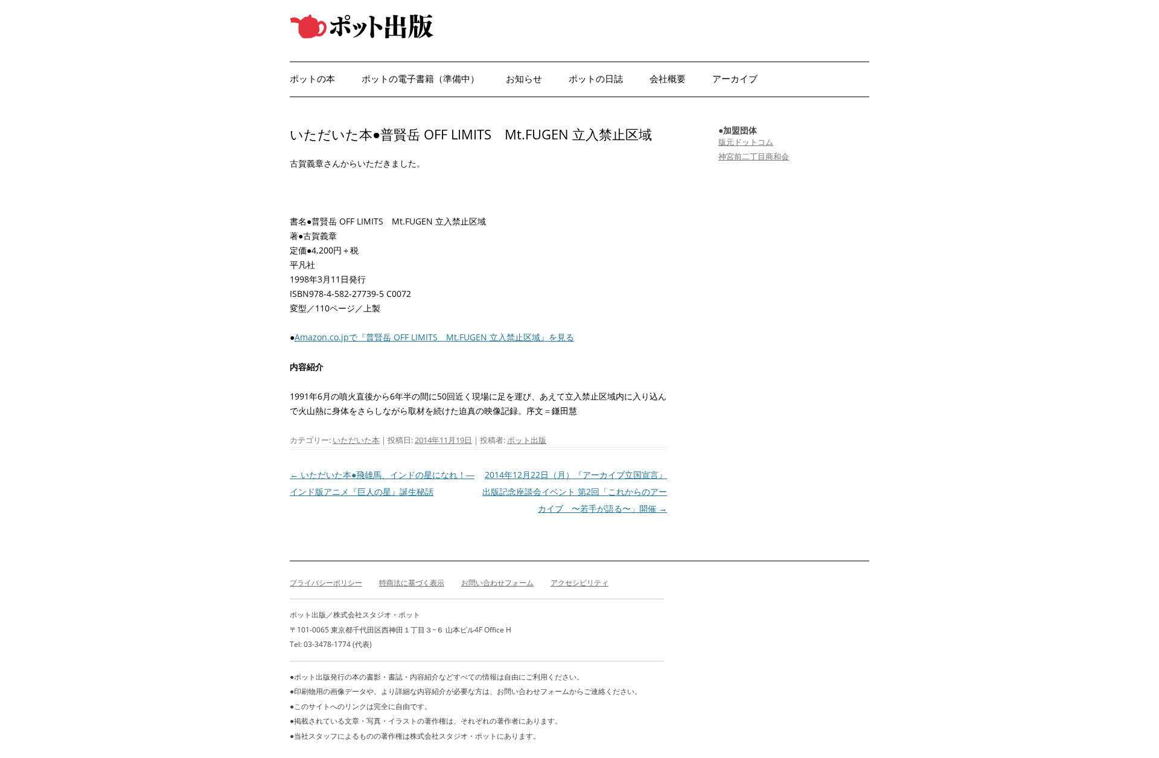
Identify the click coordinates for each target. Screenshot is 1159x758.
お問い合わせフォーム (497, 583)
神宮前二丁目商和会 (753, 156)
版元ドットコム (745, 141)
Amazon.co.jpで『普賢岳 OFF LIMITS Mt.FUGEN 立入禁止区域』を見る (434, 337)
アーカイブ (735, 78)
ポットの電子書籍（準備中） (420, 78)
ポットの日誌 (596, 78)
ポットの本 (312, 78)
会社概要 (668, 78)
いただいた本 (356, 440)
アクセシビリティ (579, 583)
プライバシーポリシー (326, 583)
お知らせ (524, 78)
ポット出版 (526, 440)
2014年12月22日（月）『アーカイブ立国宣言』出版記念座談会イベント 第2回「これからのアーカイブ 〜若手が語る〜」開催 (574, 491)
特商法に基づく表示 (411, 583)
